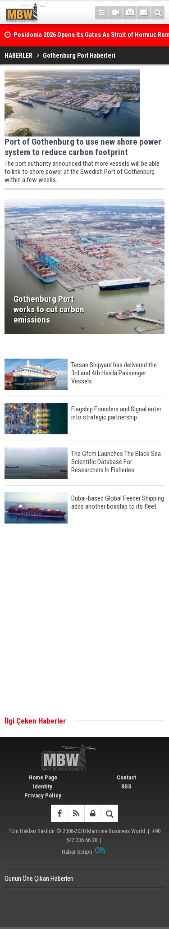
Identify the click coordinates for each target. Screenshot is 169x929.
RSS (126, 786)
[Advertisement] (84, 623)
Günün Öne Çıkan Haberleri (39, 878)
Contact (126, 777)
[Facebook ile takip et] (59, 813)
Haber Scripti (77, 851)
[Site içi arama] (157, 12)
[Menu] (102, 12)
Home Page (42, 777)
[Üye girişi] (92, 813)
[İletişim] (144, 12)
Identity (42, 786)
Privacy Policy (42, 795)
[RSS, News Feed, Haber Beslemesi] (76, 813)
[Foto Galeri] (130, 12)
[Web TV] (116, 12)
